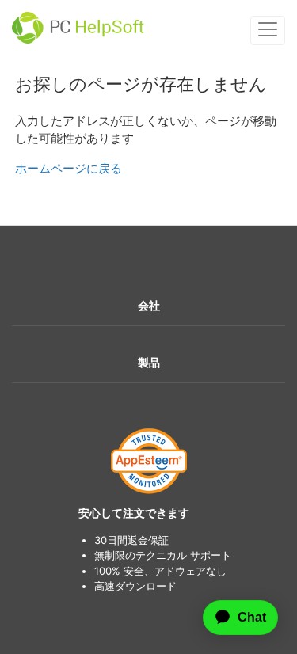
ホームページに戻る (68, 168)
